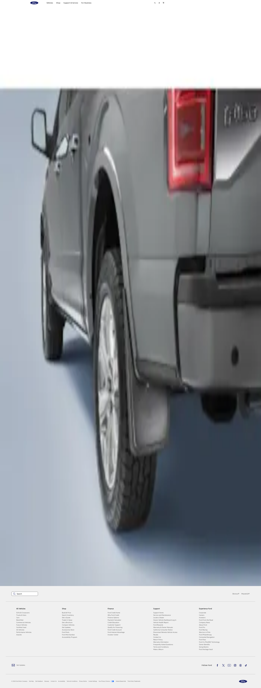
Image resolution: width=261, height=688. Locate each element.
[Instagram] (235, 665)
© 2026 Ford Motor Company (19, 681)
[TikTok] (246, 665)
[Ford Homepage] (243, 681)
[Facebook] (218, 665)
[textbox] (24, 594)
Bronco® (236, 594)
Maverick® (245, 594)
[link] (31, 681)
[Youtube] (229, 665)
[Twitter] (223, 665)
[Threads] (240, 665)
